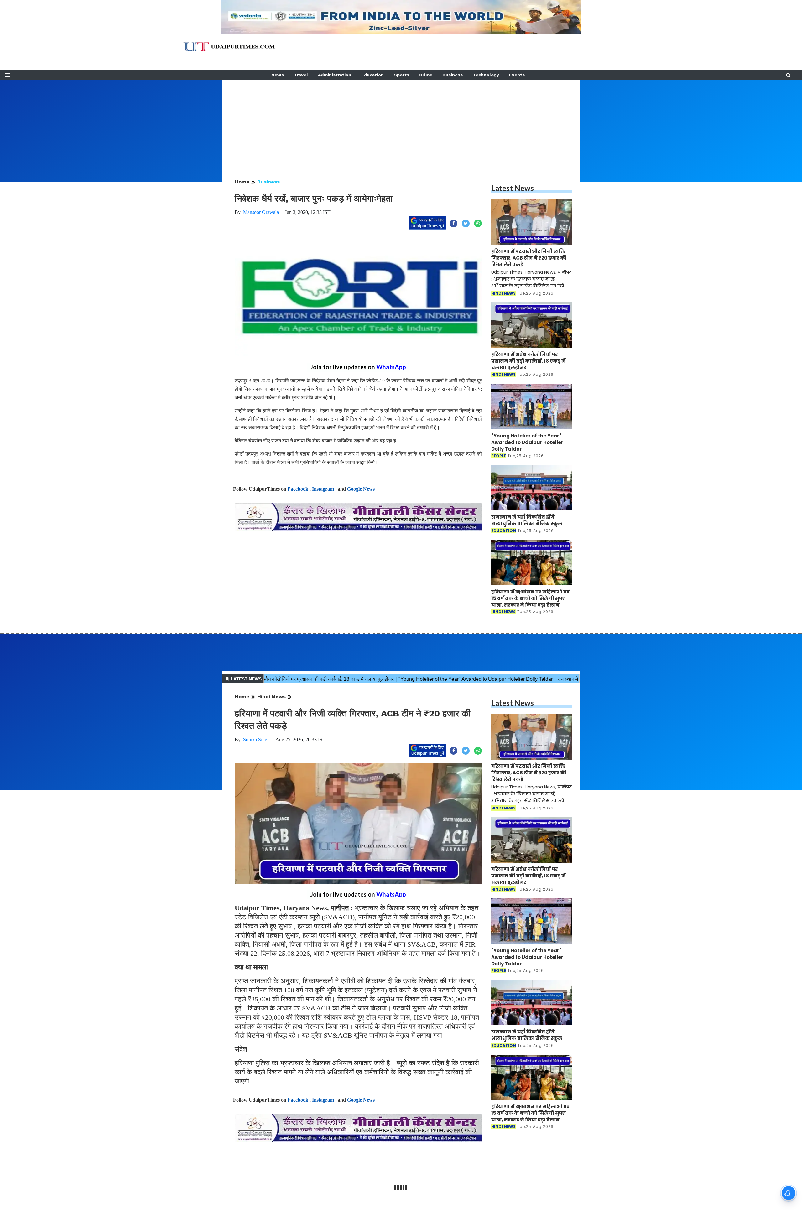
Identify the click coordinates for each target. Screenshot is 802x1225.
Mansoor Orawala (261, 212)
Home (242, 182)
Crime (425, 74)
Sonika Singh (256, 739)
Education (372, 74)
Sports (401, 74)
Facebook (298, 489)
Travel (301, 74)
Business (452, 74)
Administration (334, 74)
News (277, 74)
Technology (486, 74)
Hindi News (271, 697)
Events (517, 74)
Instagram (323, 489)
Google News (361, 489)
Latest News (512, 188)
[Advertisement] (401, 123)
